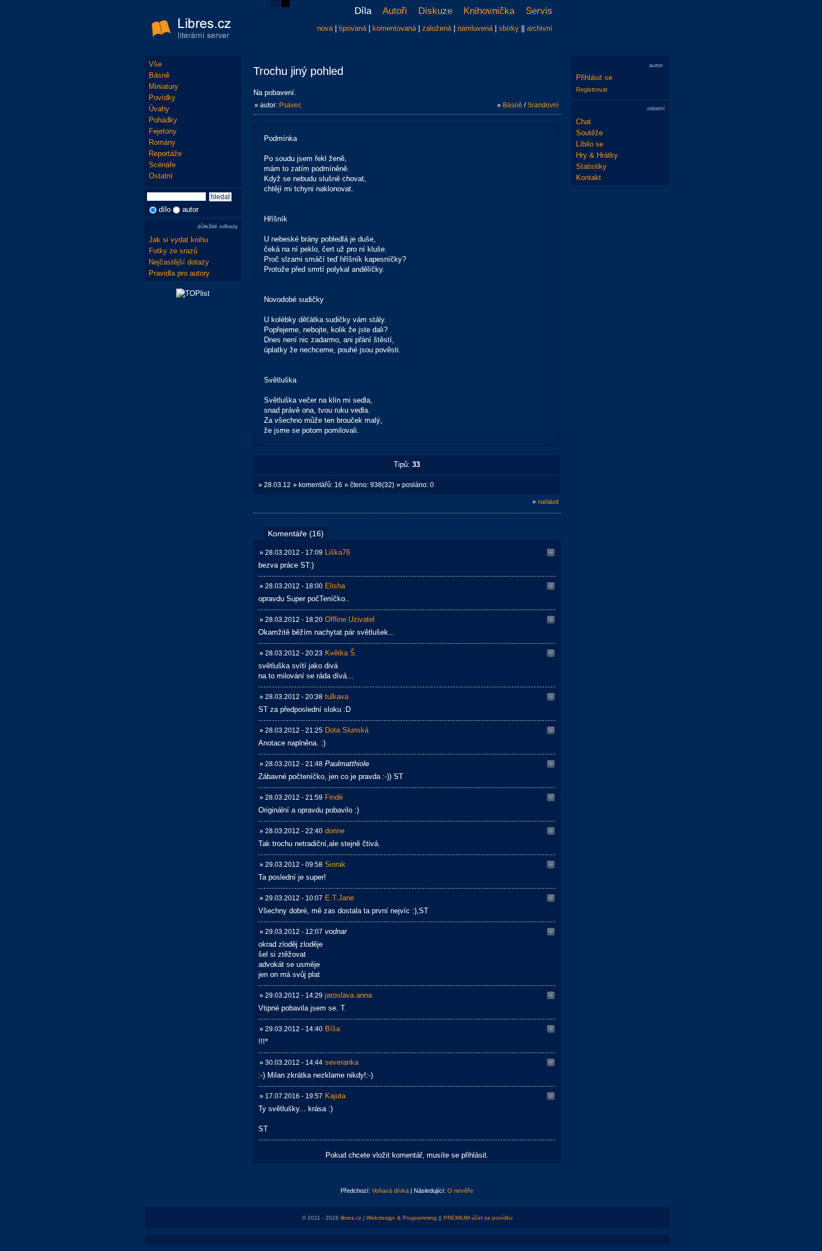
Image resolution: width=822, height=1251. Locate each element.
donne (334, 831)
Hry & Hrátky (597, 155)
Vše (155, 64)
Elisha (335, 586)
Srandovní (543, 105)
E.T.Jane (339, 898)
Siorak (335, 864)
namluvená (475, 28)
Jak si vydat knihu (178, 239)
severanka (341, 1062)
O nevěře (460, 1190)
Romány (162, 142)
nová (325, 28)
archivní (539, 28)
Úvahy (159, 109)
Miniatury (163, 86)
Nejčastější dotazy (179, 262)
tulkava (336, 696)
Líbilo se (589, 144)
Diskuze (435, 11)
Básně (159, 75)
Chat (583, 121)
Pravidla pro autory (179, 273)
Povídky (162, 97)
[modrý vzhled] (275, 5)
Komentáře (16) (296, 533)
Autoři (394, 11)
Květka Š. (341, 653)
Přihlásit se (594, 77)
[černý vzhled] (285, 5)
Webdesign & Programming (401, 1218)
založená (436, 28)
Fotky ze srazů (173, 251)
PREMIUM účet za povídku (478, 1218)
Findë (334, 797)
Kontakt (588, 177)
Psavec (290, 105)
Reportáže (165, 153)
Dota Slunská (347, 730)
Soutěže (589, 133)
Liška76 (337, 552)
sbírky (509, 28)
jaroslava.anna (348, 995)
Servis (539, 11)
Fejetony (163, 131)
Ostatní (161, 176)
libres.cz (351, 1218)
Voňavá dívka (390, 1190)
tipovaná (352, 28)
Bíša (332, 1029)
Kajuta (335, 1096)
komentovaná (394, 28)
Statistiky (591, 166)
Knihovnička (489, 11)
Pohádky (163, 120)
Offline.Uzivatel (350, 619)
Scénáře (162, 164)
